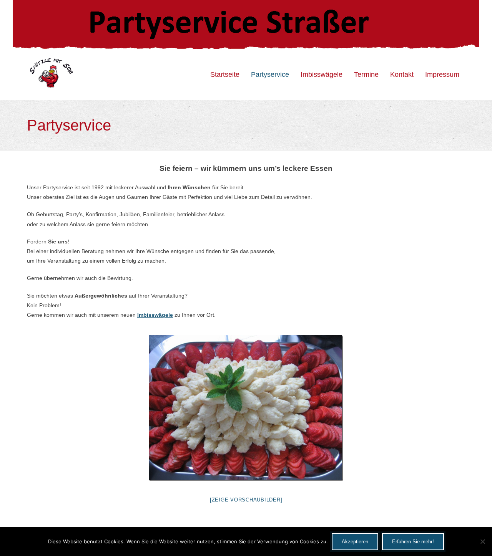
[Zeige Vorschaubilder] (246, 500)
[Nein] (482, 541)
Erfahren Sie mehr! (413, 541)
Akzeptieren (355, 541)
